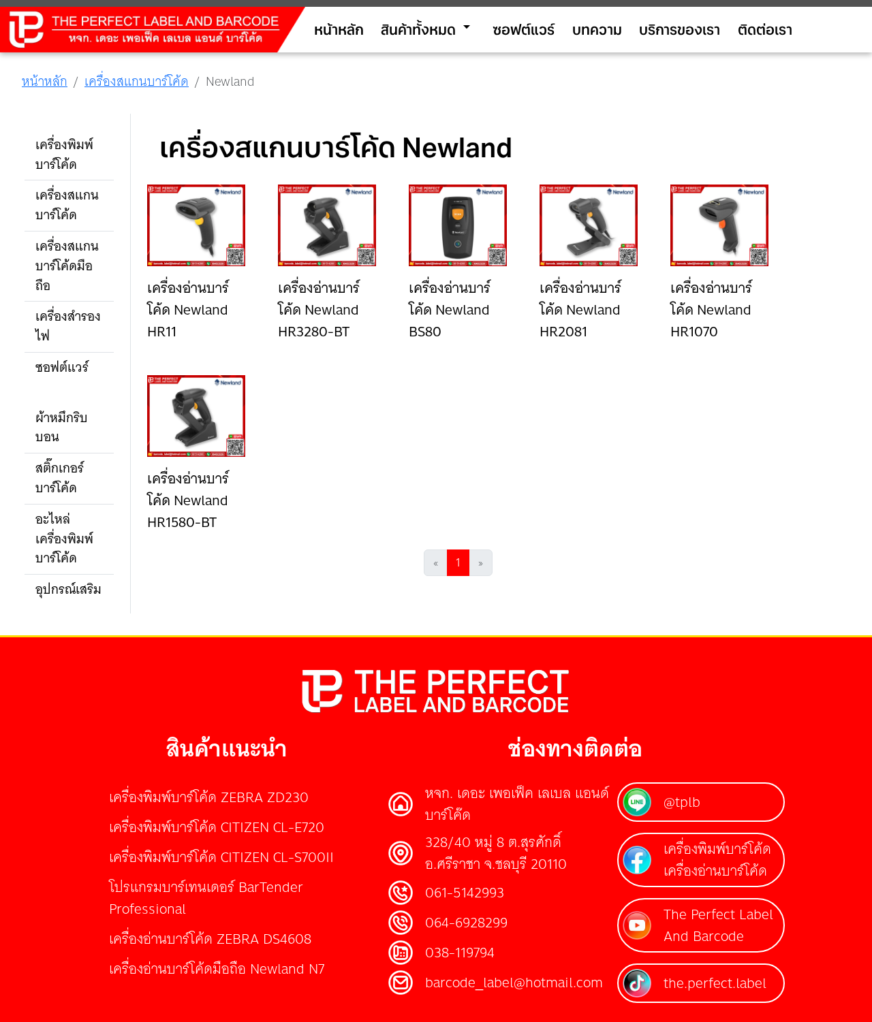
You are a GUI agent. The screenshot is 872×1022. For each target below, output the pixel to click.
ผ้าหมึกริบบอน (61, 427)
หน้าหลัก (339, 29)
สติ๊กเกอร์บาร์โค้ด (59, 478)
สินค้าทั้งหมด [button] (428, 28)
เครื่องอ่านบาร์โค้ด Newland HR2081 (580, 309)
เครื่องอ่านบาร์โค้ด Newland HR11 (188, 309)
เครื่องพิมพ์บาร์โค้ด (64, 154)
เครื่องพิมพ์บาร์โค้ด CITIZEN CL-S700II (221, 856)
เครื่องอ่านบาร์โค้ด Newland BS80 (449, 309)
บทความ (597, 29)
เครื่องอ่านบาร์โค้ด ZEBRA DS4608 (210, 938)
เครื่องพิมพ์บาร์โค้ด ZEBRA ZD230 (209, 797)
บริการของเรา (679, 29)
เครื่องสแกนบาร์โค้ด (136, 81)
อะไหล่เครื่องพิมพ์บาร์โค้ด (64, 539)
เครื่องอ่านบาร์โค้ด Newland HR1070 (711, 309)
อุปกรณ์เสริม (68, 589)
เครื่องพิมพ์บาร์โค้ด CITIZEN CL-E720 (216, 827)
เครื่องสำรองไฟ (68, 326)
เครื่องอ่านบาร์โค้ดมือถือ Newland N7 (216, 968)
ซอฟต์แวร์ (524, 29)
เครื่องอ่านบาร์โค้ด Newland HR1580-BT (188, 500)
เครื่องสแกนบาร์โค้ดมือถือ (67, 266)
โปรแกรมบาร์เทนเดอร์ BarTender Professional (206, 897)
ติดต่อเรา (765, 29)
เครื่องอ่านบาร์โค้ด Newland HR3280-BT (319, 309)
